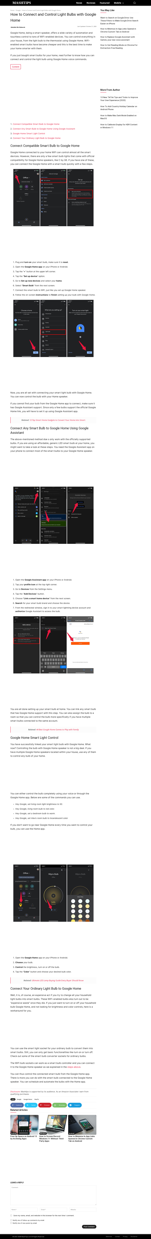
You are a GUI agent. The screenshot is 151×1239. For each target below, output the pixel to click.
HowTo (36, 1099)
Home (12, 10)
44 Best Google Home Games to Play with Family (57, 729)
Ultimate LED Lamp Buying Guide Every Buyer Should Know (58, 980)
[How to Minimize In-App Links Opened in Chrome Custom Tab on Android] (82, 1125)
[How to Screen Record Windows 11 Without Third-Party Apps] (53, 1125)
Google (18, 10)
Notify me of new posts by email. (25, 1223)
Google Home (28, 1099)
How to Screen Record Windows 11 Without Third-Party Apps (51, 1138)
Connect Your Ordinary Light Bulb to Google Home (37, 138)
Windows (43, 1133)
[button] (134, 3)
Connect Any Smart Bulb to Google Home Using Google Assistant (44, 129)
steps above (73, 1067)
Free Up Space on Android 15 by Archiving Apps (23, 1137)
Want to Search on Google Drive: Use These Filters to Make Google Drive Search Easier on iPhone (119, 21)
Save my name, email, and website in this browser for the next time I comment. (43, 1215)
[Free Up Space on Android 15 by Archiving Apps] (24, 1125)
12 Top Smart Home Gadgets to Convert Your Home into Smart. (58, 420)
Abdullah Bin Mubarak (18, 27)
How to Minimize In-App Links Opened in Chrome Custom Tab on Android (81, 1138)
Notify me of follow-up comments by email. (29, 1220)
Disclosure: (15, 1091)
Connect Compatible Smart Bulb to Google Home (36, 124)
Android (13, 1133)
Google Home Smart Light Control (29, 133)
